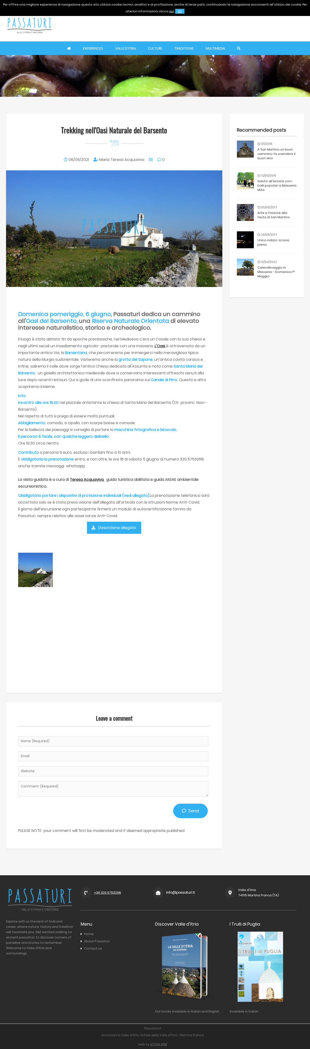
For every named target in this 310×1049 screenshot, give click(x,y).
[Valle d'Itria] (29, 38)
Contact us (93, 948)
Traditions (184, 48)
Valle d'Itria (125, 48)
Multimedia (215, 48)
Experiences (93, 48)
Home (89, 934)
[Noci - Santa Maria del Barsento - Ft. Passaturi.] (35, 586)
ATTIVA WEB (158, 1044)
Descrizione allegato (117, 527)
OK (180, 11)
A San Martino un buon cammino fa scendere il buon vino (276, 153)
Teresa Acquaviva (87, 479)
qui (171, 11)
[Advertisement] (216, 25)
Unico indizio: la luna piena (273, 242)
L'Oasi (160, 346)
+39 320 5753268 (107, 892)
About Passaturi (97, 941)
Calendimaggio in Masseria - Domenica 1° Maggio (276, 272)
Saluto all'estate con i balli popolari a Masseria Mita (276, 185)
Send (192, 811)
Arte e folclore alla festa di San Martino (273, 215)
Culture (155, 48)
